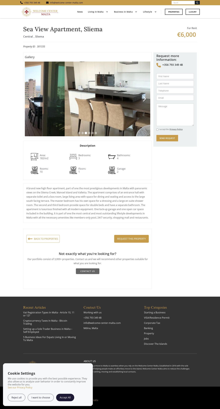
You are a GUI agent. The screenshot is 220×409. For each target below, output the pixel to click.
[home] (39, 11)
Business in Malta (123, 11)
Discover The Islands (155, 343)
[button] (97, 12)
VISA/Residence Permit (157, 317)
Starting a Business (155, 312)
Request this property (131, 238)
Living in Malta (96, 11)
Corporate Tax (152, 323)
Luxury (193, 11)
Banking (148, 328)
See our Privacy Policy (20, 387)
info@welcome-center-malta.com (102, 323)
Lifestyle (147, 11)
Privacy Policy (176, 129)
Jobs (146, 338)
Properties (173, 11)
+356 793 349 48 (172, 64)
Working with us (93, 312)
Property (149, 333)
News (80, 11)
